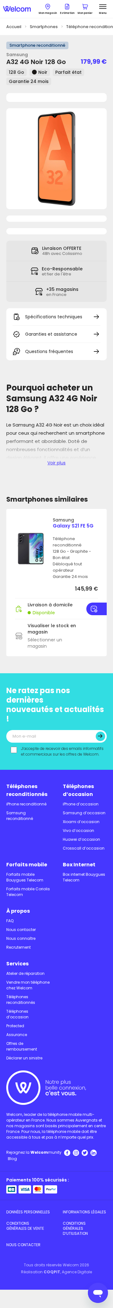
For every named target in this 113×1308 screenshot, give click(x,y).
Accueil (13, 27)
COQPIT (52, 1272)
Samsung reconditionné (19, 815)
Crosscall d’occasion (84, 848)
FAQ (9, 920)
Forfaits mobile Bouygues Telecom (24, 877)
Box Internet (79, 864)
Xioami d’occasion (81, 821)
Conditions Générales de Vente (25, 1226)
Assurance (16, 1034)
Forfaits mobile (26, 864)
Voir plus (56, 463)
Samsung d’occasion (84, 813)
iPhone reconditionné (26, 804)
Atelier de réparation (25, 973)
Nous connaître (20, 938)
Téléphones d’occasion (78, 790)
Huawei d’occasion (81, 839)
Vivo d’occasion (78, 830)
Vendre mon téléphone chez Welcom (28, 985)
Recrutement (18, 947)
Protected (15, 1025)
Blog (12, 1159)
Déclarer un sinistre (24, 1058)
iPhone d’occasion (81, 804)
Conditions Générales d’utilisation (75, 1228)
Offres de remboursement (21, 1046)
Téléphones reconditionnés (26, 790)
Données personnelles (28, 1212)
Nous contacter (21, 929)
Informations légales (84, 1212)
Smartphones (44, 27)
